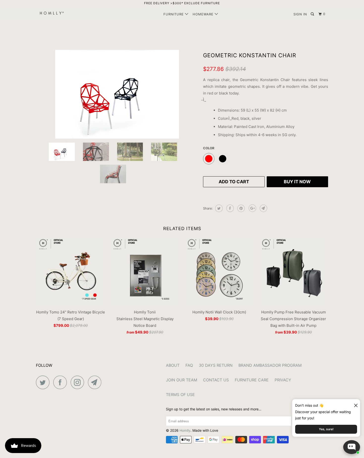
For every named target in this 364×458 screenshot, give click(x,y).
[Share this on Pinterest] (240, 208)
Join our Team (181, 379)
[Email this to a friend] (263, 208)
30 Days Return (216, 365)
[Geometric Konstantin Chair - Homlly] (117, 94)
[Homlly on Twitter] (44, 382)
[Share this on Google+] (251, 208)
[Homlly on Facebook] (61, 382)
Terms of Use (180, 394)
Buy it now (297, 181)
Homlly (185, 430)
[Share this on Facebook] (229, 208)
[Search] (313, 14)
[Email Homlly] (96, 382)
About (173, 365)
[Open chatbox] (351, 447)
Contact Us (216, 379)
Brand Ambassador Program (270, 365)
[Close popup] (354, 403)
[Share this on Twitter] (218, 208)
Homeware (204, 14)
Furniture (174, 14)
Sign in (300, 14)
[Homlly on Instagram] (79, 382)
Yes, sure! (326, 429)
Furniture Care (252, 379)
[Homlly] (61, 13)
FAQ (189, 365)
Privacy (283, 379)
